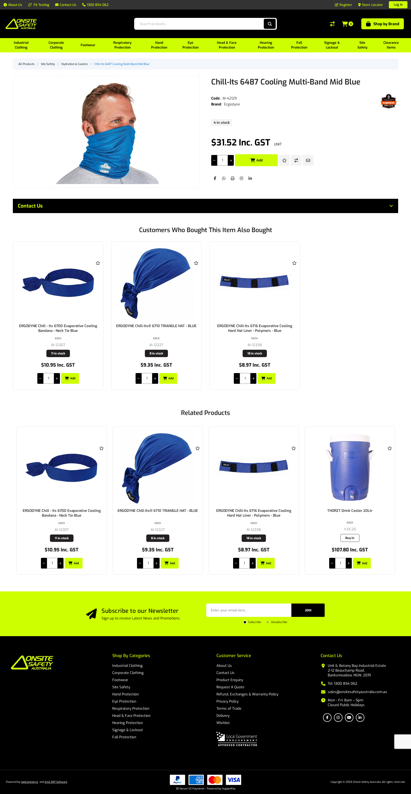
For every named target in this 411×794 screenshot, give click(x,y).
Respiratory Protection (130, 708)
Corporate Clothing (128, 672)
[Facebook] (215, 178)
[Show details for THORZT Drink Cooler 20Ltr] (254, 467)
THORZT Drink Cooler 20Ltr (253, 510)
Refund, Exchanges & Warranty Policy (247, 694)
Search (270, 24)
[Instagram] (241, 178)
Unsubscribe (279, 622)
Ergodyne (232, 104)
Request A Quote (230, 687)
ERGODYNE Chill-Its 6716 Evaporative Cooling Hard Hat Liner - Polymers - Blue (254, 328)
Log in (398, 4)
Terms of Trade (228, 708)
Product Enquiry (229, 680)
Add (259, 160)
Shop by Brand (386, 23)
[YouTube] (349, 717)
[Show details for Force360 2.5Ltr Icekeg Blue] (350, 467)
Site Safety (121, 687)
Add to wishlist (284, 160)
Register (345, 5)
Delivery (223, 715)
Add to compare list (296, 160)
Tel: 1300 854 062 (342, 683)
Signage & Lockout (127, 730)
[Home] (32, 663)
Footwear (120, 680)
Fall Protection (124, 737)
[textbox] (198, 24)
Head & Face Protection (131, 715)
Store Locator (372, 5)
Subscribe (254, 622)
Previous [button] (21, 408)
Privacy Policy (227, 701)
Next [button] (390, 408)
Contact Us (225, 672)
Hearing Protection (127, 722)
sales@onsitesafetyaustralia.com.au (357, 691)
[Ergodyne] (388, 101)
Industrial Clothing (127, 665)
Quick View (98, 270)
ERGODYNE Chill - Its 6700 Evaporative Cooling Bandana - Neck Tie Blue (58, 328)
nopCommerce (29, 782)
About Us (224, 665)
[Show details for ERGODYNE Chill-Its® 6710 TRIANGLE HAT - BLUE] (156, 282)
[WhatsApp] (224, 178)
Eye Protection (124, 701)
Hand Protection (125, 694)
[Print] (232, 178)
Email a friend (308, 160)
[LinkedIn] (250, 178)
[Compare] (332, 23)
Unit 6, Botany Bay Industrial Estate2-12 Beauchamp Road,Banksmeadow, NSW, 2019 (357, 670)
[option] (62, 500)
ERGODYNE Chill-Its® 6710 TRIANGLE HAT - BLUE (156, 326)
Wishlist (223, 722)
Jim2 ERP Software (55, 782)
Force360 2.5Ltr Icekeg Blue (350, 510)
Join (308, 610)
